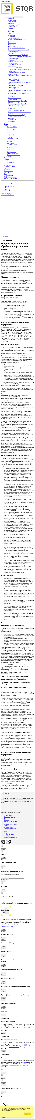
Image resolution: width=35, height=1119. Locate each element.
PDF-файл (12, 23)
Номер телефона (12, 71)
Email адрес (11, 18)
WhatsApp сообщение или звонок (17, 39)
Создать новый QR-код (7, 195)
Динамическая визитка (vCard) (18, 55)
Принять (28, 1114)
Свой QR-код (12, 96)
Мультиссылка (12, 66)
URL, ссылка (13, 35)
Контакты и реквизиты (13, 155)
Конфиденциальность (13, 153)
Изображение (13, 60)
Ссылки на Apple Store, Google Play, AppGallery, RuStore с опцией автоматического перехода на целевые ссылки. (18, 106)
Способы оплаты (12, 144)
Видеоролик (12, 46)
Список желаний (13, 99)
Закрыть (3, 849)
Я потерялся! (11, 121)
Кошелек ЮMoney (13, 63)
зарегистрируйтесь (14, 1028)
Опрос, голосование (15, 79)
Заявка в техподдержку (10, 837)
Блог (8, 149)
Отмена (3, 931)
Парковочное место (13, 80)
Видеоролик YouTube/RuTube (16, 48)
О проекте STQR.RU (10, 815)
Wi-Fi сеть (12, 41)
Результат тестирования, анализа (18, 93)
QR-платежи (10, 134)
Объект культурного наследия (16, 72)
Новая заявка (10, 162)
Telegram (11, 33)
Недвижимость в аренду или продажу (20, 69)
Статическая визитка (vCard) (17, 116)
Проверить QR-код (12, 138)
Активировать (4, 879)
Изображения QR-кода (7, 926)
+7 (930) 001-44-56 (9, 834)
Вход (25, 1025)
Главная (6, 236)
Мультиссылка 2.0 (15, 67)
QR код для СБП (14, 25)
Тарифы (6, 124)
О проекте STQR (12, 127)
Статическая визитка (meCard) (16, 115)
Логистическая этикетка (15, 64)
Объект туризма (12, 74)
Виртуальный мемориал (15, 51)
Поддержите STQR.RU (7, 193)
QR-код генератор (12, 132)
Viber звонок (11, 36)
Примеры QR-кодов (12, 130)
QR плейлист (12, 26)
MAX (5, 831)
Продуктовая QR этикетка (15, 85)
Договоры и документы (10, 824)
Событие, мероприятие (14, 98)
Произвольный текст (15, 87)
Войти (5, 158)
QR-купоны (10, 135)
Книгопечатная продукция (15, 61)
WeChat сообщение (13, 38)
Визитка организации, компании (18, 50)
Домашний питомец (15, 58)
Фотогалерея (11, 118)
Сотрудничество (11, 152)
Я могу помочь (12, 119)
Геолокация (12, 53)
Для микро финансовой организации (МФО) (20, 56)
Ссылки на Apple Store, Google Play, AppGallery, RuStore (18, 101)
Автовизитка (12, 43)
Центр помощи (11, 160)
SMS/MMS (11, 31)
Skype (10, 30)
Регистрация (7, 156)
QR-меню (12, 28)
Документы (10, 143)
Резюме (10, 95)
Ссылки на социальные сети (17, 110)
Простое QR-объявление (15, 88)
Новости (9, 147)
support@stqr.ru (8, 835)
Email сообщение (13, 20)
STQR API (10, 137)
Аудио (11, 44)
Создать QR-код (9, 17)
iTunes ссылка (12, 21)
